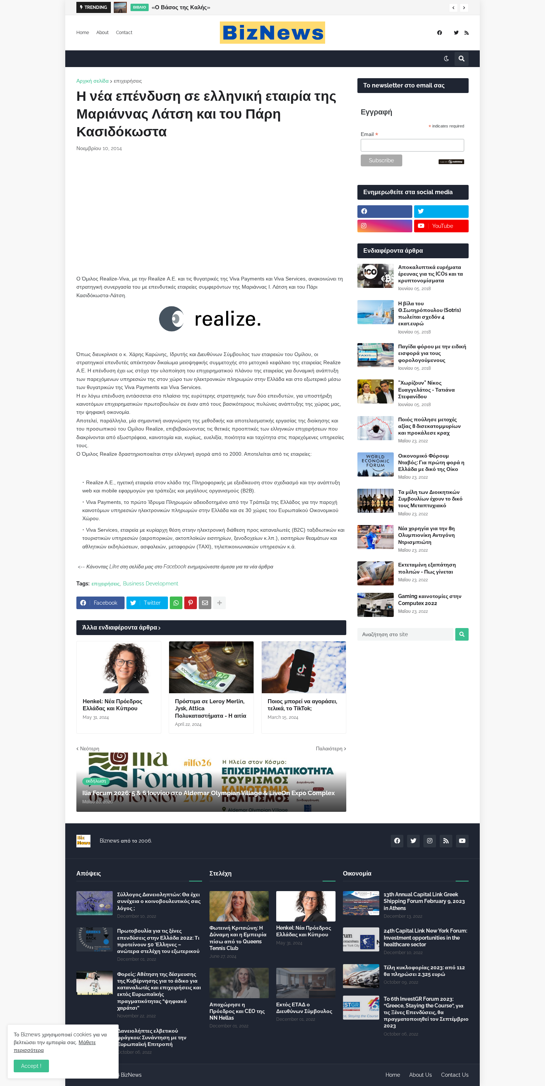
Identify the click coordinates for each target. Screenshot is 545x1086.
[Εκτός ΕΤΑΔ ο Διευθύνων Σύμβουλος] (306, 983)
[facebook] (439, 32)
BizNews (131, 1075)
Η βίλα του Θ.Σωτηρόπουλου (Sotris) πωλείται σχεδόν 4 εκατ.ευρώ (429, 313)
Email (369, 134)
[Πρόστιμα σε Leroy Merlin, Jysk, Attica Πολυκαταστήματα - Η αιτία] (211, 667)
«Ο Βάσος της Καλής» (181, 7)
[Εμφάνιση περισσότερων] (219, 603)
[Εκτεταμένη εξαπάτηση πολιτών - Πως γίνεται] (375, 573)
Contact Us (455, 1075)
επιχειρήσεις (128, 80)
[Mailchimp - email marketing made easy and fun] (452, 162)
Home (82, 32)
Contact (124, 32)
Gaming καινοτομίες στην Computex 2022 (430, 599)
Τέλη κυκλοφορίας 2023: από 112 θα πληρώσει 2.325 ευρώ (424, 970)
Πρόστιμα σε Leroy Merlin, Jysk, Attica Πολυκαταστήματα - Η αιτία (210, 708)
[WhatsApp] (176, 603)
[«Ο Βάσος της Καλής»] (120, 7)
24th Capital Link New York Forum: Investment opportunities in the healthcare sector (425, 937)
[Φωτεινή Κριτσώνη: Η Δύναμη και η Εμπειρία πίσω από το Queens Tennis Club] (239, 906)
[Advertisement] (211, 213)
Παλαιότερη (329, 748)
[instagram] (384, 226)
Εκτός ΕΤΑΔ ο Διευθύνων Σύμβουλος (304, 1008)
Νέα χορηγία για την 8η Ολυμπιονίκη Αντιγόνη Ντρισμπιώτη (426, 535)
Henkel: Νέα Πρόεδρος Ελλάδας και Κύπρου (112, 705)
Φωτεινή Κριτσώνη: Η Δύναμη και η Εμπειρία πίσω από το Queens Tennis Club (238, 938)
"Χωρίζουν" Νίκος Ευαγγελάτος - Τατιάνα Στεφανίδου (426, 389)
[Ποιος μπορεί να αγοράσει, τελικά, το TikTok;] (304, 667)
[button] (453, 7)
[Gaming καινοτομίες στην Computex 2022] (375, 605)
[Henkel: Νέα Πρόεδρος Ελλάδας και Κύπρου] (119, 667)
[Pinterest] (190, 603)
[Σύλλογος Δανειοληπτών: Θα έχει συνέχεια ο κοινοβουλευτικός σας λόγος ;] (94, 903)
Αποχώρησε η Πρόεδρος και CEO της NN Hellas (237, 1011)
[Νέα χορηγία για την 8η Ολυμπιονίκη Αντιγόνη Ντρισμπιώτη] (375, 537)
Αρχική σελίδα (92, 80)
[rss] (467, 32)
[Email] (205, 603)
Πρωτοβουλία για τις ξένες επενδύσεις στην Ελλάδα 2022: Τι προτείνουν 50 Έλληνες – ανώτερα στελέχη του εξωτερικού (158, 941)
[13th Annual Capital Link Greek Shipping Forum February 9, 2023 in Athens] (361, 903)
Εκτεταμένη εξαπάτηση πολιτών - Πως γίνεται (427, 568)
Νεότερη (89, 748)
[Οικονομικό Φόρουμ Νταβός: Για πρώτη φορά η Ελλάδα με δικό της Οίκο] (375, 464)
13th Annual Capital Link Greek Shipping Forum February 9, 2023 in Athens (424, 901)
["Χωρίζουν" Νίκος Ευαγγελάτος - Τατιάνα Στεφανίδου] (375, 391)
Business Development (150, 584)
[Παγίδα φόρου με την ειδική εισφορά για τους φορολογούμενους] (375, 355)
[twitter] (456, 32)
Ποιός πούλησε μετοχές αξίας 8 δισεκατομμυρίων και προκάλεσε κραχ (429, 426)
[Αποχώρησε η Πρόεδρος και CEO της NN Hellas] (239, 983)
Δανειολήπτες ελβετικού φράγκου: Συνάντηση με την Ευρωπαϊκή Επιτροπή (151, 1037)
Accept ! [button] (31, 1066)
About (102, 32)
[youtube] (462, 841)
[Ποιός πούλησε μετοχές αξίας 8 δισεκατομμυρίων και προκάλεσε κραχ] (375, 428)
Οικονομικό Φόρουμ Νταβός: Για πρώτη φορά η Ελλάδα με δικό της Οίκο (431, 462)
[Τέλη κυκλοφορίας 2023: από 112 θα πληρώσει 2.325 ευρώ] (361, 976)
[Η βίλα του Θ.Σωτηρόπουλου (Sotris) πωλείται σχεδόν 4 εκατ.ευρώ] (375, 312)
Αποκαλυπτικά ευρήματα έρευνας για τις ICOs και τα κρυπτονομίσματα (430, 273)
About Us (420, 1075)
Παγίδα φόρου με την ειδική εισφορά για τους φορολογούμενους (432, 353)
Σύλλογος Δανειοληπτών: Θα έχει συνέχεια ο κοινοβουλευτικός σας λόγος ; (159, 901)
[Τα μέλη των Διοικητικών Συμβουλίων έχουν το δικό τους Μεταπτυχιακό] (375, 501)
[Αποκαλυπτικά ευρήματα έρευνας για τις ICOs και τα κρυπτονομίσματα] (375, 276)
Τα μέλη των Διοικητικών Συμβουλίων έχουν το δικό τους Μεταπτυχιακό (430, 498)
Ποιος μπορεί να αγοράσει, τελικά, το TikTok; (302, 705)
